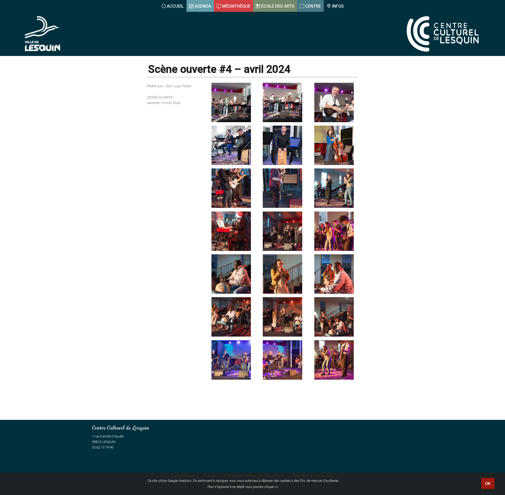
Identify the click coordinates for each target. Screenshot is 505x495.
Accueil (175, 6)
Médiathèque (236, 6)
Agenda (203, 6)
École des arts (277, 6)
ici (276, 487)
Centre (313, 6)
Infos (338, 6)
